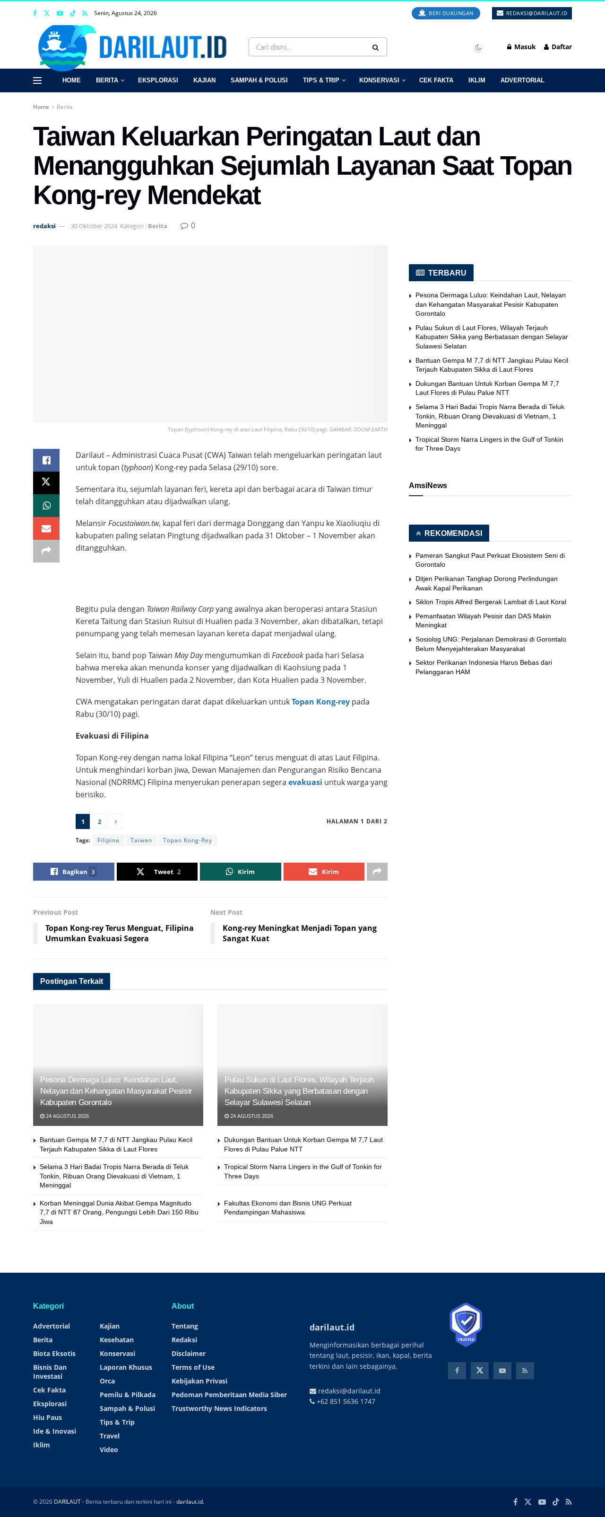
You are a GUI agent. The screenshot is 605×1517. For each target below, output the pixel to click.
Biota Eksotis (54, 1353)
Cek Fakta (436, 80)
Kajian (204, 80)
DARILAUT (67, 1502)
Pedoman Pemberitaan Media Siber (229, 1394)
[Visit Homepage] (135, 47)
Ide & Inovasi (54, 1431)
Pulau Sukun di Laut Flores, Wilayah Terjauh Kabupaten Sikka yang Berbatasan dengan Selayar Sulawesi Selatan (299, 1091)
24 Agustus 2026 (66, 1115)
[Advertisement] (231, 577)
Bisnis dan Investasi (50, 1372)
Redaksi (184, 1339)
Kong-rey (333, 701)
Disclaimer (189, 1353)
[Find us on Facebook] (35, 13)
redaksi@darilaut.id (535, 13)
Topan (303, 701)
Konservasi (379, 80)
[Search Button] (377, 46)
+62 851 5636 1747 (345, 1401)
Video (109, 1449)
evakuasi (305, 782)
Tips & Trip (321, 80)
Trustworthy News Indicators (219, 1408)
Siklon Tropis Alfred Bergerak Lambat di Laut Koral (490, 602)
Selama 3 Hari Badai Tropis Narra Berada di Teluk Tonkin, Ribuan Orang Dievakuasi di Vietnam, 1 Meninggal (114, 1176)
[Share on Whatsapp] (46, 505)
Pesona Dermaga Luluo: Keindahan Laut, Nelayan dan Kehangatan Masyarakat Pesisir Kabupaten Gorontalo (116, 1091)
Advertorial (522, 80)
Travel (110, 1435)
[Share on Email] (46, 528)
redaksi (44, 226)
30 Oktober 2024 (94, 226)
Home (71, 80)
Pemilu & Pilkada (128, 1394)
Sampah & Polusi (259, 80)
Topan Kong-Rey (187, 840)
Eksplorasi (158, 80)
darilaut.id (189, 1502)
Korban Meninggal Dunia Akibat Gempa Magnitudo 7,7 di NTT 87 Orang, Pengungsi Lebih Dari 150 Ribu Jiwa (119, 1212)
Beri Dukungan (450, 13)
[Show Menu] (37, 80)
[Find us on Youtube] (60, 13)
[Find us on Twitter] (46, 13)
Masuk (524, 46)
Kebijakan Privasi (199, 1380)
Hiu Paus (47, 1417)
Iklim (476, 80)
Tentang (185, 1325)
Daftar (561, 46)
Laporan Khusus (126, 1367)
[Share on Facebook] (46, 460)
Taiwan (141, 840)
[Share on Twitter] (46, 483)
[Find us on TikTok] (73, 14)
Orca (107, 1380)
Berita (107, 80)
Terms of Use (193, 1367)
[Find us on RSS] (84, 13)
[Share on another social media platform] (46, 551)
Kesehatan (117, 1339)
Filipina (108, 840)
